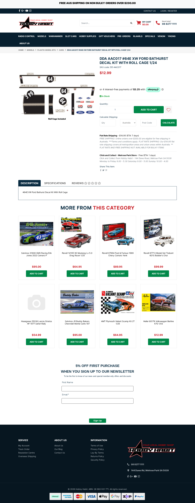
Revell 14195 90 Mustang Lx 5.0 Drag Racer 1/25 (77, 254)
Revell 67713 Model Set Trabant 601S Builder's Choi (158, 254)
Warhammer (56, 36)
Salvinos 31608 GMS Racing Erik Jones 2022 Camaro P (36, 254)
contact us (150, 11)
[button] (168, 109)
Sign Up (97, 420)
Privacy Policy (97, 449)
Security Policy (97, 460)
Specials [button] (150, 36)
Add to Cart (149, 109)
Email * (65, 394)
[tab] (29, 183)
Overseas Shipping (27, 456)
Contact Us (59, 452)
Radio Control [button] (26, 36)
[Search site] (131, 23)
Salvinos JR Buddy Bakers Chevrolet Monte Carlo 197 (77, 322)
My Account (23, 445)
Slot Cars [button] (71, 36)
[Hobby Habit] (36, 23)
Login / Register (168, 11)
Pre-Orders (123, 36)
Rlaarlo (137, 36)
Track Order (24, 449)
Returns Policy (97, 456)
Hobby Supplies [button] (87, 36)
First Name (67, 382)
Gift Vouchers (107, 36)
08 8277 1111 (169, 23)
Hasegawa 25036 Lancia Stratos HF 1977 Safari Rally (36, 322)
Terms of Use (97, 445)
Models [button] (42, 36)
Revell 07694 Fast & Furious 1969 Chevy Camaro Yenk (118, 254)
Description (29, 183)
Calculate (169, 122)
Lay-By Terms (97, 452)
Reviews (78, 183)
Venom (161, 36)
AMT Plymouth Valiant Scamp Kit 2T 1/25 (118, 322)
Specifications (55, 183)
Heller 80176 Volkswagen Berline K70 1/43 (158, 322)
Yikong (172, 36)
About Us (24, 43)
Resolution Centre (26, 452)
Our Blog (58, 449)
